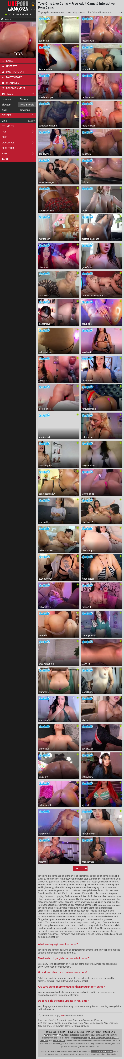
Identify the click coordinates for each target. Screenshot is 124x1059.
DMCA (62, 1032)
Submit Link (109, 1032)
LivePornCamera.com (54, 1035)
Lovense (6, 99)
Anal (4, 110)
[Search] (2, 19)
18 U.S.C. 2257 (51, 1032)
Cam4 (115, 1038)
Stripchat (93, 1038)
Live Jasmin (105, 1038)
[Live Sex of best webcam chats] (18, 11)
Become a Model (16, 88)
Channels (12, 82)
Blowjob (6, 104)
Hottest (11, 66)
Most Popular (15, 71)
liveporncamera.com (101, 1051)
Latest (10, 60)
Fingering (25, 110)
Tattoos (24, 99)
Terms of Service (75, 1032)
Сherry (44, 1041)
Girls (4, 120)
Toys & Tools (27, 104)
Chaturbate (81, 1038)
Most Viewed (14, 77)
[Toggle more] (120, 13)
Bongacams (59, 1041)
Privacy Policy (93, 1032)
